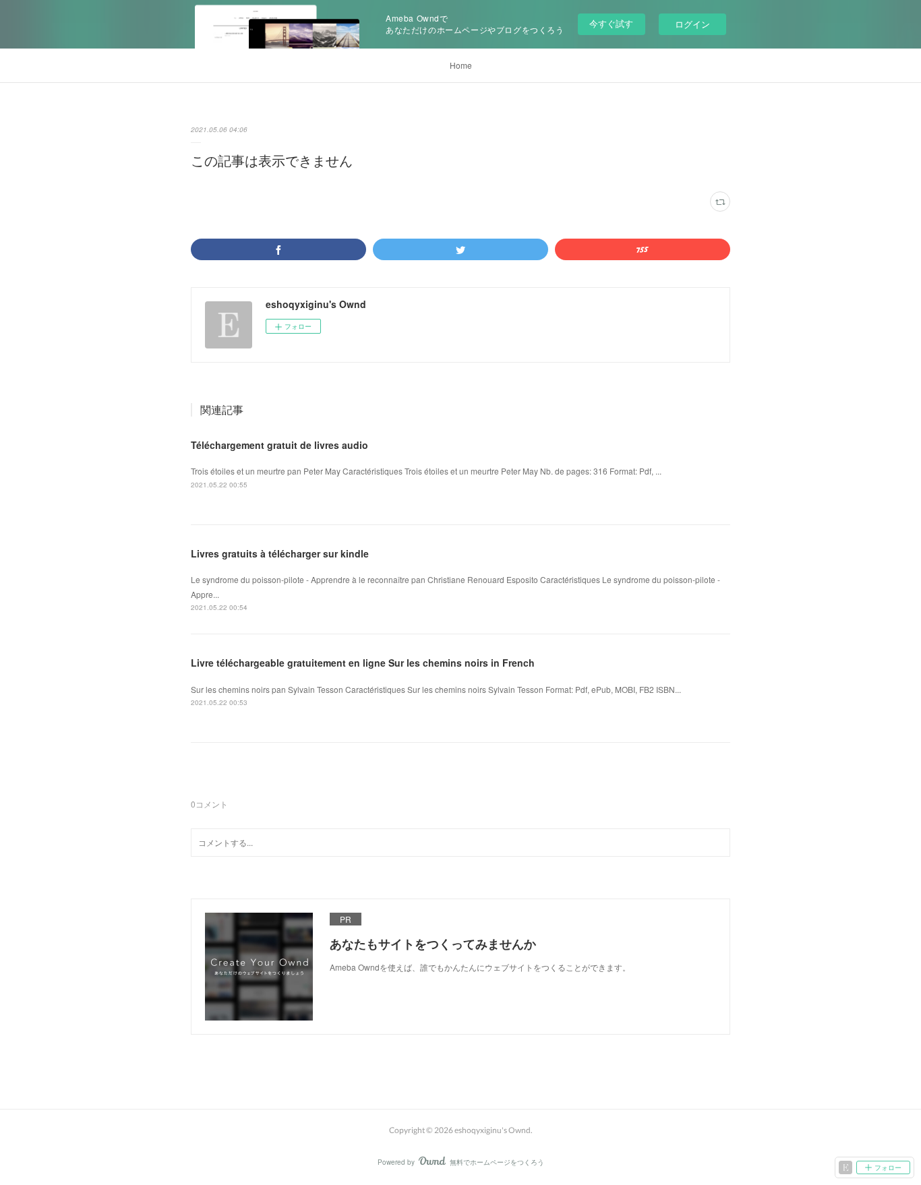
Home (461, 65)
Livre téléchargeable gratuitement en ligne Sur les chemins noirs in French (363, 662)
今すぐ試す (611, 23)
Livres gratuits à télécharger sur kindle (280, 553)
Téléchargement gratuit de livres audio (279, 445)
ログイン (692, 24)
